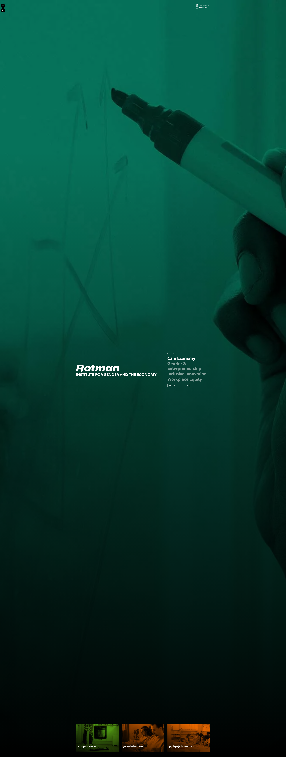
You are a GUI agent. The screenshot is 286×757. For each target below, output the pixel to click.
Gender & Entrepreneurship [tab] (184, 366)
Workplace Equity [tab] (184, 379)
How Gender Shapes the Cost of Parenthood (134, 747)
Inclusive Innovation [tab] (187, 374)
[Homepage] (98, 368)
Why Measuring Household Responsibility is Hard (86, 747)
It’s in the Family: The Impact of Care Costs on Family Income (181, 747)
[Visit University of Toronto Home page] (203, 6)
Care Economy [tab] (181, 358)
